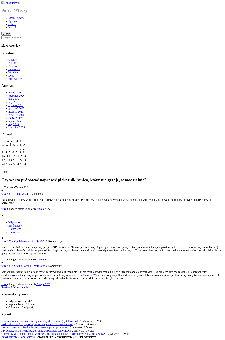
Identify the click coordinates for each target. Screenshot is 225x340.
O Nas (12, 24)
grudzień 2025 (16, 108)
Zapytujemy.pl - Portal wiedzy (18, 336)
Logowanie (21, 287)
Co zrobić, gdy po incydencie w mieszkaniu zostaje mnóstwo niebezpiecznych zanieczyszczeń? (54, 333)
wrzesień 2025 (16, 114)
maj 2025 (13, 124)
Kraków (13, 62)
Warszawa (14, 69)
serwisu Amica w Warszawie (89, 275)
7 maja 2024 (43, 208)
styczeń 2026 (15, 105)
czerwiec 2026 (16, 95)
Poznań (12, 66)
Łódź (11, 75)
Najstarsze (14, 231)
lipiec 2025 (14, 121)
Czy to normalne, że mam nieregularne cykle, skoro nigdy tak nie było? (41, 321)
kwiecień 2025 (16, 127)
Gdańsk (12, 59)
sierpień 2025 (15, 117)
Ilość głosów (15, 225)
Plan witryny (15, 78)
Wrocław (13, 72)
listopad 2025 (15, 111)
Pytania (12, 21)
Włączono (14, 222)
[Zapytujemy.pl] (10, 2)
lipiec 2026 (14, 92)
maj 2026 (13, 98)
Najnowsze (14, 228)
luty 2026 (13, 102)
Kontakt (12, 27)
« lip (4, 171)
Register (6, 287)
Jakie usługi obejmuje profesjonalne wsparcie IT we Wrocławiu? (37, 324)
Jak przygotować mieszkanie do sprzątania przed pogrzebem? (35, 327)
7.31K (10, 193)
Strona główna (16, 17)
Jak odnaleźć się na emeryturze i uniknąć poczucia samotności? (36, 330)
